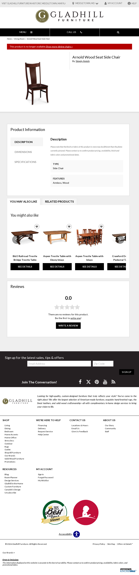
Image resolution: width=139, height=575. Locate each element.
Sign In (41, 474)
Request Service (45, 431)
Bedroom (9, 431)
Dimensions (23, 151)
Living (7, 425)
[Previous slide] (16, 239)
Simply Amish (83, 61)
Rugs (7, 446)
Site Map (111, 544)
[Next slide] (120, 239)
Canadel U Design (13, 489)
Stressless (9, 440)
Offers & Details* (125, 544)
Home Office (10, 437)
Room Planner (11, 477)
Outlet (8, 449)
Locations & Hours (80, 425)
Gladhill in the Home (14, 483)
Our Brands (10, 455)
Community (110, 428)
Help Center (43, 434)
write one (76, 318)
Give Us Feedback (80, 431)
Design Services (12, 480)
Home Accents (11, 434)
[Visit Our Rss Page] (113, 381)
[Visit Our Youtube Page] (105, 381)
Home (9, 39)
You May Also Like (23, 201)
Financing (42, 425)
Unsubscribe (10, 492)
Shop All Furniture (13, 452)
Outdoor (9, 443)
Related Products (59, 201)
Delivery (42, 428)
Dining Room (19, 39)
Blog (7, 474)
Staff (107, 431)
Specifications (25, 161)
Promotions (10, 461)
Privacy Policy (99, 544)
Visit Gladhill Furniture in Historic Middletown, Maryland (36, 3)
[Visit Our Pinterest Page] (97, 381)
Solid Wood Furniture (14, 458)
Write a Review (68, 325)
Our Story (109, 425)
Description (24, 141)
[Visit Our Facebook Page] (80, 381)
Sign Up (126, 372)
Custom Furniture (13, 486)
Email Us (76, 428)
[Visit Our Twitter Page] (89, 381)
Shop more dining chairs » (59, 46)
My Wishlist (43, 480)
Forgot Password (45, 477)
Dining (7, 428)
